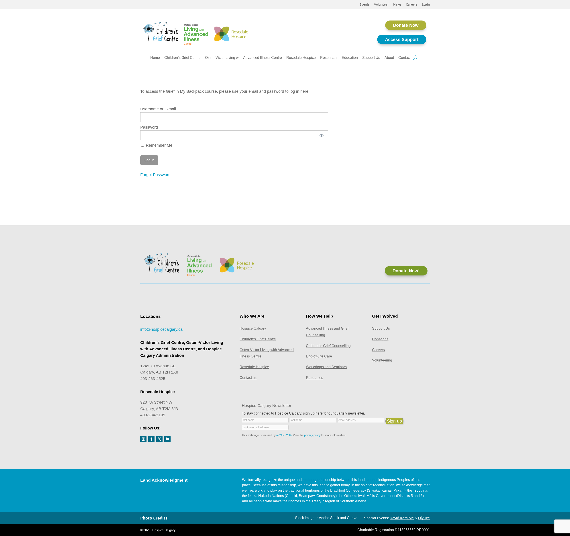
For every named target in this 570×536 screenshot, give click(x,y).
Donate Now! (406, 270)
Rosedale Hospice (301, 58)
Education (350, 58)
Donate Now (406, 25)
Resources (328, 58)
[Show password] (321, 135)
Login (426, 4)
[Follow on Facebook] (151, 439)
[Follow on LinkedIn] (167, 439)
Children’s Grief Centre (182, 58)
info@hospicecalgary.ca (161, 329)
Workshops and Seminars (326, 367)
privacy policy (312, 435)
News (397, 4)
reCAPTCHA (284, 435)
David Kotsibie (402, 517)
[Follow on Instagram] (143, 439)
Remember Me (158, 145)
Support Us (371, 58)
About (389, 58)
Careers (411, 4)
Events (365, 4)
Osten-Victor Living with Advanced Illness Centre (243, 58)
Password (149, 127)
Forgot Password (155, 175)
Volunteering (382, 360)
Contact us (248, 378)
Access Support (402, 39)
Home (155, 58)
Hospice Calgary (253, 328)
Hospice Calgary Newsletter (266, 405)
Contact (404, 58)
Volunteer (381, 4)
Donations (380, 339)
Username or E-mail (158, 109)
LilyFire (424, 517)
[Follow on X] (159, 439)
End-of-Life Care (319, 356)
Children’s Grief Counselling (328, 346)
